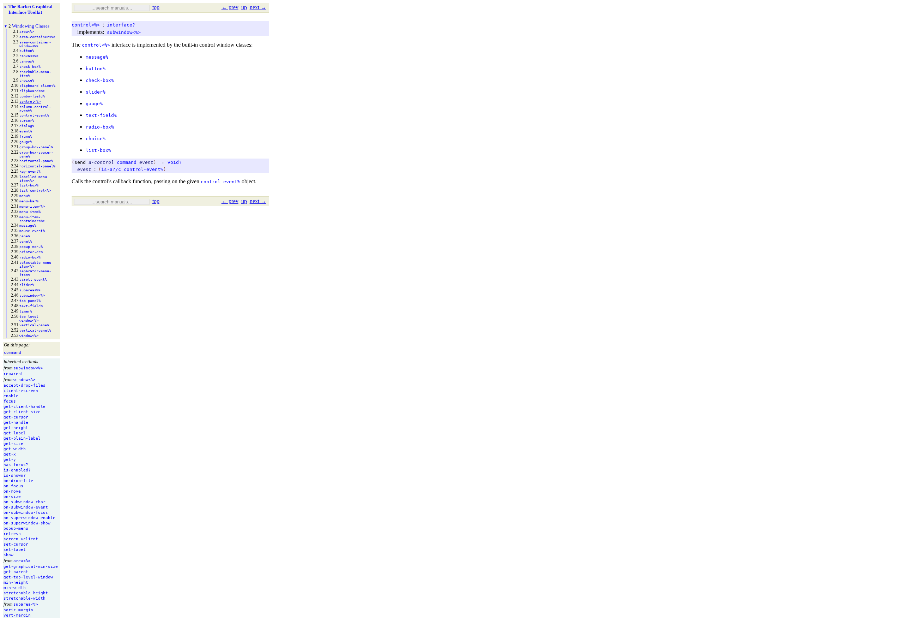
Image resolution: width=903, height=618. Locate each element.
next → (258, 7)
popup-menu (16, 528)
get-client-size (22, 412)
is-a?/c (111, 169)
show (8, 555)
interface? (121, 25)
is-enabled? (17, 470)
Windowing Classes (30, 26)
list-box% (98, 150)
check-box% (100, 80)
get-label (15, 433)
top (155, 7)
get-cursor (16, 417)
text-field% (101, 115)
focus (10, 401)
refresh (12, 533)
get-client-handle (25, 406)
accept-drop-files (25, 385)
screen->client (21, 539)
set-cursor (16, 544)
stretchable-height (26, 593)
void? (175, 162)
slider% (95, 92)
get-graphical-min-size (31, 566)
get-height (16, 428)
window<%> (24, 380)
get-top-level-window (28, 577)
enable (11, 396)
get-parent (16, 572)
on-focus (13, 486)
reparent (13, 374)
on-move (12, 491)
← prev (230, 7)
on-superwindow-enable (29, 518)
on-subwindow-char (25, 502)
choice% (95, 138)
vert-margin (17, 615)
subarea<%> (25, 604)
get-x (10, 454)
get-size (13, 443)
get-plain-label (22, 438)
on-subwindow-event (26, 507)
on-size (12, 496)
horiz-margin (18, 610)
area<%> (22, 561)
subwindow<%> (28, 368)
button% (95, 68)
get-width (15, 449)
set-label (15, 549)
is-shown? (15, 475)
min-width (15, 588)
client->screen (21, 390)
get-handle (16, 422)
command (127, 162)
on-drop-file (18, 481)
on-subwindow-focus (26, 512)
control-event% (143, 169)
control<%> (86, 25)
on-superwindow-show (27, 523)
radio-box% (100, 127)
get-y (10, 459)
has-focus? (16, 465)
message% (97, 57)
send (80, 162)
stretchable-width (25, 598)
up (244, 7)
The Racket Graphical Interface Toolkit (30, 9)
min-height (16, 582)
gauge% (94, 103)
